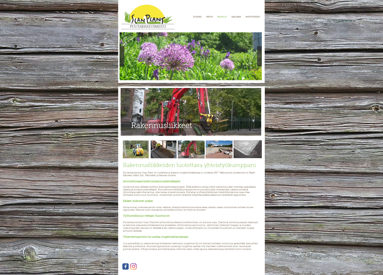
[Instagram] (133, 266)
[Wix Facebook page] (125, 266)
